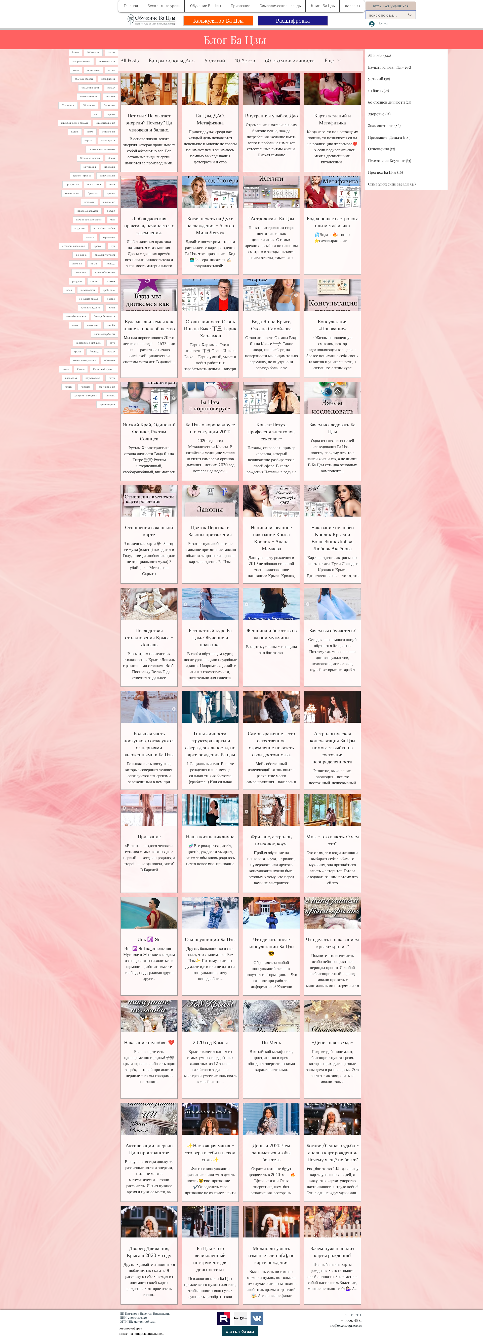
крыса (77, 351)
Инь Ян (111, 325)
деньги (90, 237)
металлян (89, 202)
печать (68, 386)
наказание (109, 202)
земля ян (77, 263)
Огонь (81, 369)
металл (111, 87)
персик (89, 140)
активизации (72, 193)
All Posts (129, 61)
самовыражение (105, 122)
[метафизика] (240, 1318)
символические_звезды (74, 122)
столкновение (107, 386)
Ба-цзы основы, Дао (172, 61)
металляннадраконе (84, 360)
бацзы (111, 52)
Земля (111, 158)
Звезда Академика (104, 316)
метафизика (108, 78)
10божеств (93, 52)
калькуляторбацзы (104, 334)
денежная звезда (88, 298)
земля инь (92, 325)
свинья (95, 281)
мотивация (90, 166)
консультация (107, 175)
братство (93, 193)
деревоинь (109, 237)
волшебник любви (104, 228)
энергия (110, 96)
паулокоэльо (93, 378)
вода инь (79, 228)
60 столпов (68, 105)
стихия (111, 281)
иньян (94, 263)
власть (74, 131)
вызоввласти (87, 290)
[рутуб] (223, 1318)
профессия (72, 184)
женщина (81, 254)
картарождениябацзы (88, 342)
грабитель (109, 290)
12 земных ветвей (90, 158)
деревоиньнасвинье (73, 246)
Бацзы (75, 52)
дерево (111, 114)
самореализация (81, 61)
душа (112, 307)
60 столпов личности (290, 61)
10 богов (245, 61)
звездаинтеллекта (105, 254)
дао (96, 114)
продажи (109, 166)
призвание (93, 70)
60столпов (89, 105)
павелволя (71, 378)
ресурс (111, 210)
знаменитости (107, 61)
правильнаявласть (87, 210)
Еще (329, 61)
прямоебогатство (105, 272)
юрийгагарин (107, 404)
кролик (111, 193)
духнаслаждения (90, 307)
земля (90, 131)
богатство (109, 105)
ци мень (110, 395)
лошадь (110, 263)
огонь (111, 70)
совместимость (88, 96)
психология (94, 184)
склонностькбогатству (89, 219)
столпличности (90, 87)
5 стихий (215, 61)
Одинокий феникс (104, 369)
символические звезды (102, 149)
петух (112, 378)
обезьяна (109, 360)
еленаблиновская (76, 316)
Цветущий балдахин (85, 395)
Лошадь (94, 351)
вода (76, 70)
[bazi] (257, 1318)
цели (112, 184)
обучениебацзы (84, 78)
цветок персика (82, 175)
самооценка (108, 140)
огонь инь (81, 272)
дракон (98, 246)
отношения (108, 131)
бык (112, 219)
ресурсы (77, 281)
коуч (112, 342)
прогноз (85, 386)
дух (113, 246)
